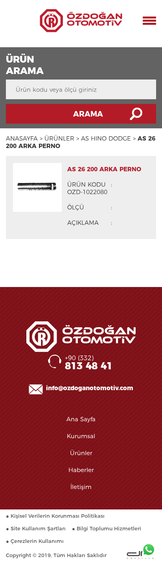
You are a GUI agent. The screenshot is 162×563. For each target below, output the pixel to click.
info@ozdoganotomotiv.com (89, 388)
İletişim (81, 487)
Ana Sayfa (81, 419)
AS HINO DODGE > (108, 138)
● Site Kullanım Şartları (36, 528)
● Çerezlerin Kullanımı (35, 541)
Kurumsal (81, 436)
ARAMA (88, 114)
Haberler (81, 470)
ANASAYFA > (24, 138)
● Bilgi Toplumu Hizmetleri (106, 528)
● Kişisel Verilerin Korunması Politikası (55, 516)
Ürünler (81, 453)
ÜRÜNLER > (61, 138)
